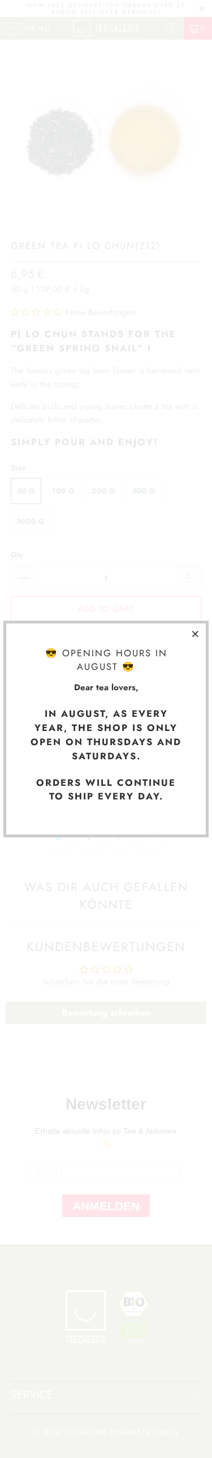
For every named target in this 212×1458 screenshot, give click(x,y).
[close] (195, 633)
